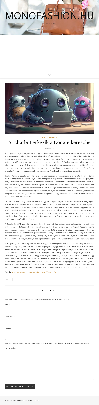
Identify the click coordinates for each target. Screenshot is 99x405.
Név (7, 304)
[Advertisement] (49, 53)
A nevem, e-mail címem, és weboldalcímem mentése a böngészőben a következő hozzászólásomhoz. (47, 343)
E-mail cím (10, 316)
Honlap (8, 328)
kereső (8, 279)
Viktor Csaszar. (33, 400)
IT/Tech (53, 138)
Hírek (45, 138)
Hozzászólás (10, 348)
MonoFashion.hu (49, 15)
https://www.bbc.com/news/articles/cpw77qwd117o (34, 272)
